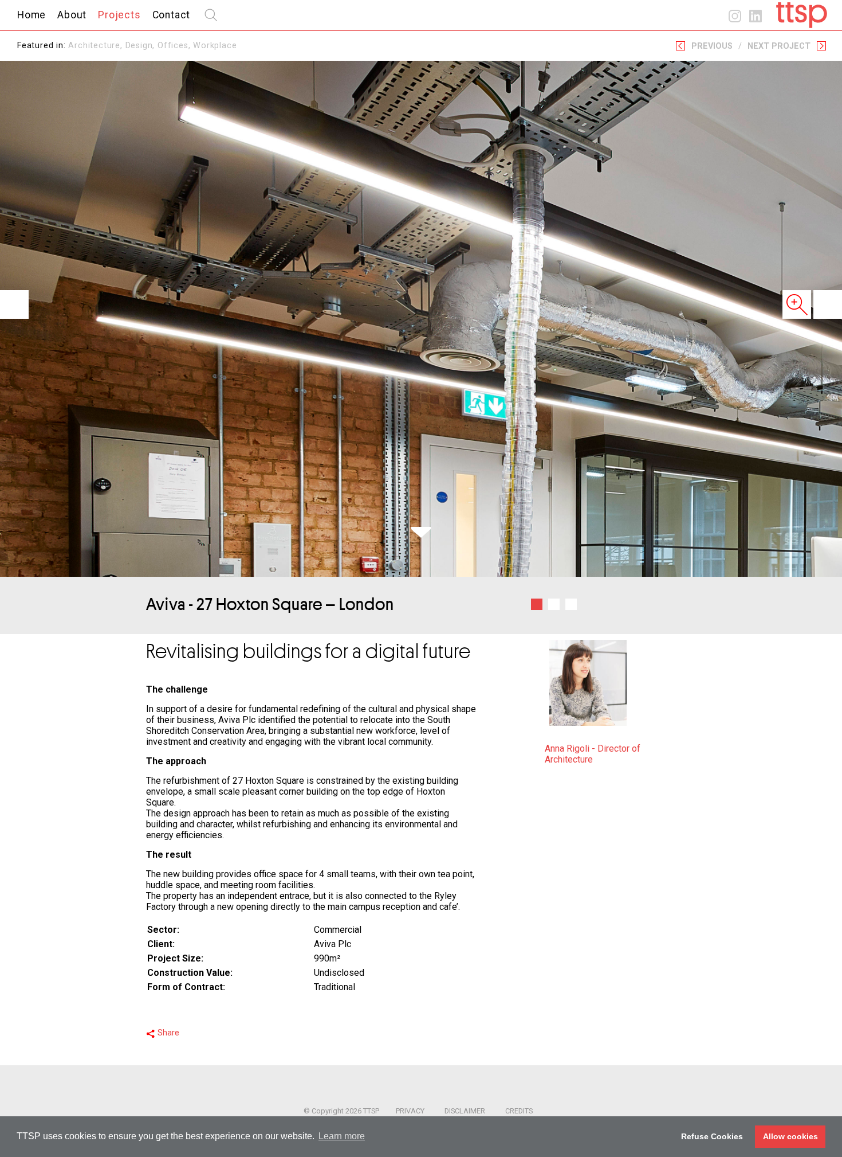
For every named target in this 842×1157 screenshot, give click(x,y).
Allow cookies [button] (790, 1136)
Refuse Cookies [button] (712, 1136)
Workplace (215, 45)
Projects (119, 15)
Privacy (410, 1111)
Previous (712, 46)
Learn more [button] (341, 1136)
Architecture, (96, 45)
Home (31, 15)
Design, (141, 45)
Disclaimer (464, 1111)
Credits (519, 1111)
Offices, (175, 45)
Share (168, 1033)
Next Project (778, 46)
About (71, 15)
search (210, 15)
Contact (171, 15)
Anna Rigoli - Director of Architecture (592, 754)
